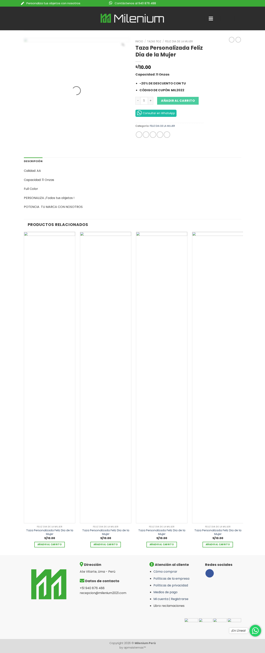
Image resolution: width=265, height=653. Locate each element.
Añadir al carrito (178, 100)
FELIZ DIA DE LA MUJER (179, 41)
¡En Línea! (238, 630)
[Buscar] (198, 18)
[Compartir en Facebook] (139, 134)
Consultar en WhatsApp (159, 113)
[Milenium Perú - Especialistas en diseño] (132, 18)
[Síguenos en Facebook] (209, 573)
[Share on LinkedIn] (167, 134)
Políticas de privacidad (170, 585)
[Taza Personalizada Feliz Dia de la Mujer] (49, 377)
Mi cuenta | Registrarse (170, 599)
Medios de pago (165, 592)
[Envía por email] (153, 134)
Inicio (139, 41)
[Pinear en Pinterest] (160, 134)
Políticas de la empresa (171, 578)
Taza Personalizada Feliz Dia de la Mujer (49, 532)
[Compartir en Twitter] (146, 134)
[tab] (33, 161)
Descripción (33, 161)
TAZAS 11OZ (154, 41)
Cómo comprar (165, 571)
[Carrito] (241, 18)
